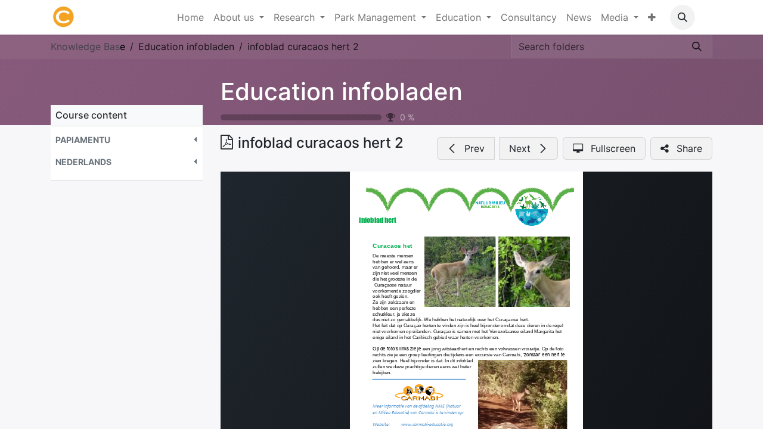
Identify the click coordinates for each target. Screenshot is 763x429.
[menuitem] (190, 17)
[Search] (697, 46)
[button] (682, 17)
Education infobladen (342, 91)
